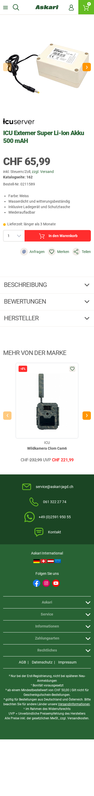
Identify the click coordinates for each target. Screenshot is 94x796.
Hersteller (22, 318)
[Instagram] (46, 583)
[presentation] (7, 416)
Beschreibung (26, 284)
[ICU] (18, 121)
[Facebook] (36, 583)
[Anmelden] (71, 7)
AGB (22, 662)
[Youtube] (56, 583)
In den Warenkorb (63, 236)
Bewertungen (25, 301)
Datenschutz (42, 662)
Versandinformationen (74, 704)
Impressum (67, 662)
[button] (87, 67)
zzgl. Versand (43, 172)
